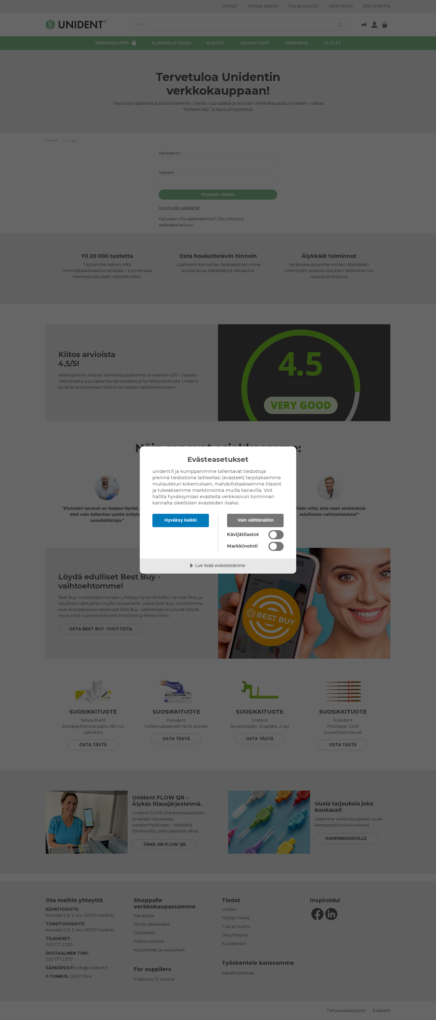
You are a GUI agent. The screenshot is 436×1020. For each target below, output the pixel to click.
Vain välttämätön (255, 520)
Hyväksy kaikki (181, 520)
